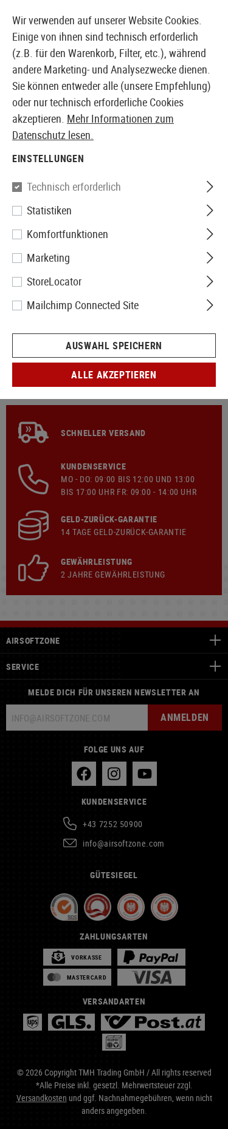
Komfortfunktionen (67, 234)
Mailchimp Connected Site (83, 305)
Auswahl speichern (114, 345)
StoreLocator (54, 281)
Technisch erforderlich (74, 186)
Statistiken (49, 210)
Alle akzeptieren (113, 374)
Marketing (48, 257)
